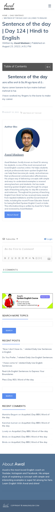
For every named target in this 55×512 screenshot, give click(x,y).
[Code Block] (29, 258)
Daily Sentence (17, 15)
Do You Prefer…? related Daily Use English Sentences (27, 357)
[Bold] (5, 258)
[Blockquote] (26, 258)
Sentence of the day (32, 113)
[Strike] (15, 258)
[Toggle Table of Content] (46, 66)
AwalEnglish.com (31, 505)
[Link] (33, 258)
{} (37, 258)
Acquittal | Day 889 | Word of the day (30, 431)
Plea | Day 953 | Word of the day (18, 379)
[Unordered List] (22, 258)
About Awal (12, 214)
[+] (40, 258)
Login (49, 239)
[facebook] (43, 508)
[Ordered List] (19, 258)
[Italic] (8, 258)
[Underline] (12, 258)
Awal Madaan (22, 42)
